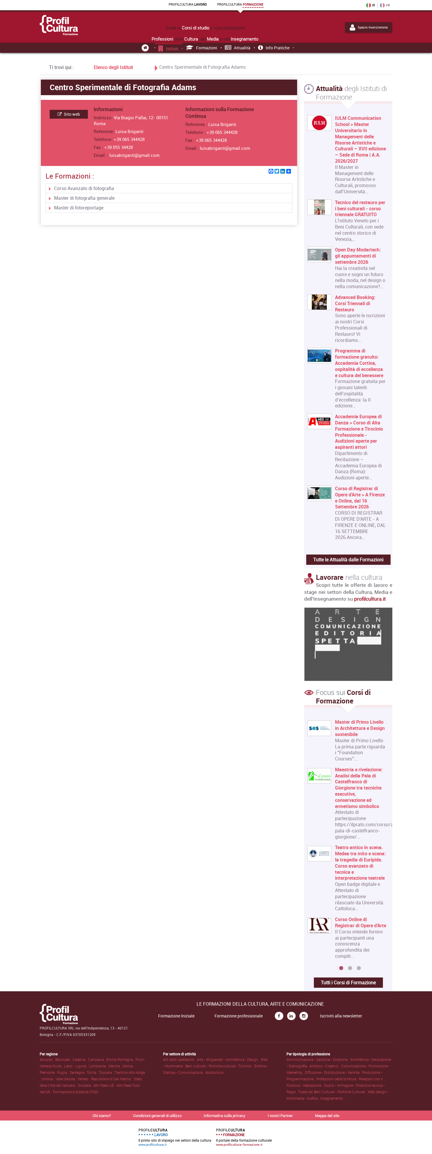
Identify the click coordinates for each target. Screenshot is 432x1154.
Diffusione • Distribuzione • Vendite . (333, 1072)
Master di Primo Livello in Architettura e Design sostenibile (360, 728)
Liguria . (82, 1066)
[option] (346, 841)
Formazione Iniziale (176, 1016)
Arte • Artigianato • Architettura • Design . (229, 1059)
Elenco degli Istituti (113, 67)
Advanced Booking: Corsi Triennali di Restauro (355, 303)
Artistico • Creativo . (325, 1066)
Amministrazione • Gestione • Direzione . (318, 1059)
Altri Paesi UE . (105, 1085)
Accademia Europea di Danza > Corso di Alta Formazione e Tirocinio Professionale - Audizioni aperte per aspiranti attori (359, 432)
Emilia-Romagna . (120, 1059)
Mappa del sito (327, 1115)
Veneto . (84, 1078)
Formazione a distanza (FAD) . (76, 1091)
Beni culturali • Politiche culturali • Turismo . (219, 1066)
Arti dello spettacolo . (180, 1059)
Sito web (71, 114)
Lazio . (69, 1066)
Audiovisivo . (215, 1072)
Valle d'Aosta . (67, 1078)
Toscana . (106, 1072)
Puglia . (63, 1072)
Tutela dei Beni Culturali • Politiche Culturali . (333, 1091)
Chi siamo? (102, 1115)
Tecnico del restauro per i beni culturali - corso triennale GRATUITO (360, 208)
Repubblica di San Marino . (112, 1078)
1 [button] (341, 968)
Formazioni (206, 48)
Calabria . (80, 1059)
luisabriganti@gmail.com (134, 155)
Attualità (242, 48)
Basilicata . (64, 1059)
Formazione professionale (239, 1016)
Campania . (97, 1059)
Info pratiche (277, 48)
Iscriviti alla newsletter (341, 1016)
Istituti (172, 48)
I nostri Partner (280, 1115)
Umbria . (48, 1078)
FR (388, 5)
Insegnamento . (332, 1098)
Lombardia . (98, 1066)
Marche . (115, 1066)
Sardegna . (78, 1072)
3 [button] (359, 968)
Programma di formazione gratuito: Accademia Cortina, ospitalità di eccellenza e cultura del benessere (359, 363)
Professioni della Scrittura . (337, 1078)
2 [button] (350, 968)
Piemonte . (48, 1072)
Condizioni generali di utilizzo (157, 1115)
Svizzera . (85, 1085)
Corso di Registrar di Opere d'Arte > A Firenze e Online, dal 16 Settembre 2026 (360, 498)
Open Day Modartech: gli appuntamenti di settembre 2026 (358, 256)
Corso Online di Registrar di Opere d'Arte (360, 922)
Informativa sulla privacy (224, 1115)
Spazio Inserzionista (373, 27)
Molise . (129, 1066)
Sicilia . (93, 1072)
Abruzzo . (47, 1059)
